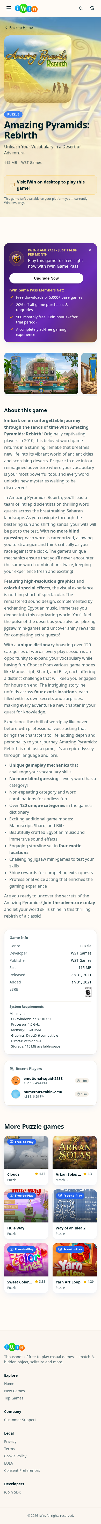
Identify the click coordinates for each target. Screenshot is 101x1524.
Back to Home (21, 27)
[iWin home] (26, 8)
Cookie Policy (15, 1455)
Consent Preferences (22, 1470)
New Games (14, 1390)
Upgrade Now (46, 278)
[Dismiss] (90, 249)
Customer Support (20, 1419)
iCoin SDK (12, 1492)
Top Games (13, 1398)
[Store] (92, 8)
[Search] (80, 8)
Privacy (10, 1441)
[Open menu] (8, 8)
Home (9, 1383)
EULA (8, 1463)
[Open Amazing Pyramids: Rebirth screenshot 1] (41, 373)
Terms (9, 1448)
